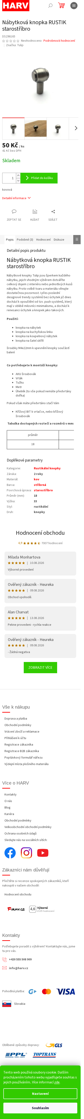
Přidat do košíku (42, 178)
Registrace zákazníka (18, 744)
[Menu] (73, 5)
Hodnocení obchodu (40, 533)
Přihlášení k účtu (15, 738)
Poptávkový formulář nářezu (23, 757)
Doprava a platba (15, 718)
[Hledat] (50, 5)
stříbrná (40, 485)
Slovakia (19, 1004)
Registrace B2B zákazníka (21, 751)
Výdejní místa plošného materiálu (26, 764)
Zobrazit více (40, 667)
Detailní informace (14, 198)
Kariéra (9, 814)
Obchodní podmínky (17, 725)
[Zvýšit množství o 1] (18, 175)
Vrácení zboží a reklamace (21, 731)
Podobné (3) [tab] (25, 239)
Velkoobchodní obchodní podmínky (28, 827)
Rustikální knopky (47, 468)
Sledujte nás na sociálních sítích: (25, 840)
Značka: (15, 45)
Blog (7, 807)
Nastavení (40, 1093)
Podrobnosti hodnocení (59, 41)
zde (57, 1082)
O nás (8, 801)
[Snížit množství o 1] (18, 180)
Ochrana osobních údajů (20, 833)
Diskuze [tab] (59, 239)
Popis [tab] (10, 239)
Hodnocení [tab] (43, 239)
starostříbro (43, 490)
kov (36, 479)
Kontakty (10, 794)
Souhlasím (40, 1108)
